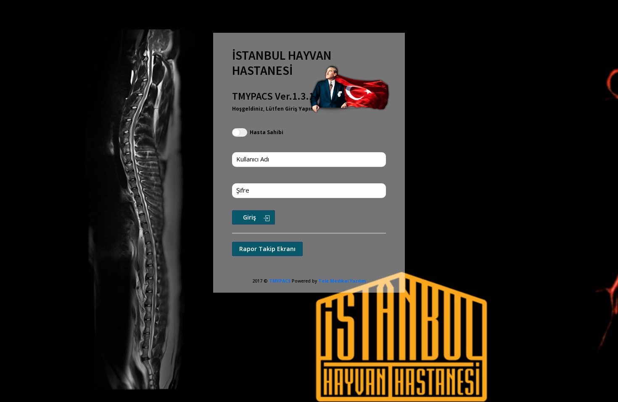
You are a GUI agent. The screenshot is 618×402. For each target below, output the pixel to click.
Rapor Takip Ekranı (267, 249)
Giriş (249, 217)
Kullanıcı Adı (252, 159)
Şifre (242, 190)
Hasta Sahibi (265, 132)
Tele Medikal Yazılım (342, 281)
